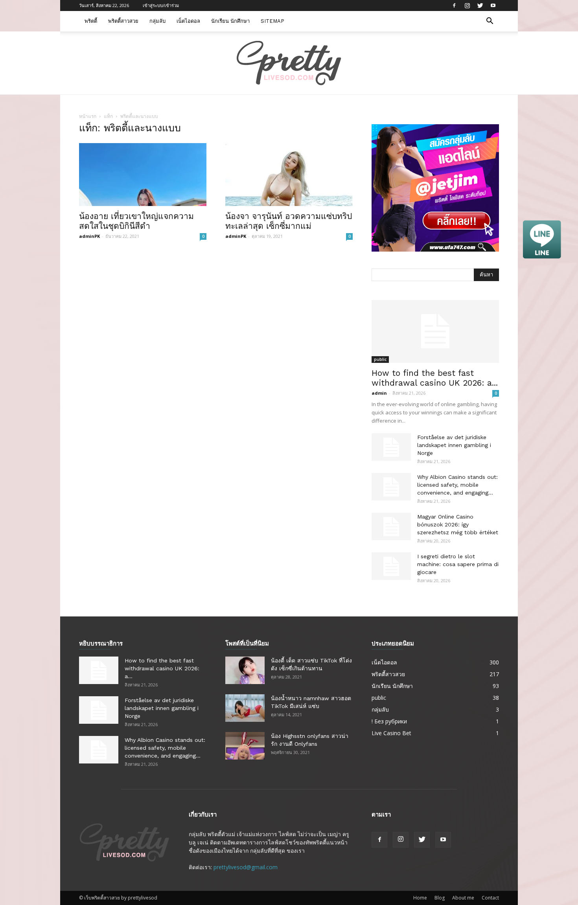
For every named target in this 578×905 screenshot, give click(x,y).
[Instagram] (467, 5)
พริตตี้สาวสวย (123, 21)
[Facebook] (454, 5)
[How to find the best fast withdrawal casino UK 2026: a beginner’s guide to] (435, 331)
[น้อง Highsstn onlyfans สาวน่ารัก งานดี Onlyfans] (245, 746)
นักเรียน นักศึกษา (230, 21)
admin (379, 393)
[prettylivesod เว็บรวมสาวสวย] (289, 63)
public (380, 359)
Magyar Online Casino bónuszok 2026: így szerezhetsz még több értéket (457, 524)
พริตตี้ (91, 21)
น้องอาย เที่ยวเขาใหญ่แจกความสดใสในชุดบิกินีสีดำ (136, 221)
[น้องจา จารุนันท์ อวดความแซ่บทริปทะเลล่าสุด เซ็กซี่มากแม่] (289, 174)
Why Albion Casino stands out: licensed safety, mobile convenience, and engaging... (457, 485)
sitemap (272, 21)
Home (420, 897)
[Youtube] (493, 5)
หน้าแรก (87, 116)
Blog (439, 897)
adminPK (89, 236)
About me (463, 897)
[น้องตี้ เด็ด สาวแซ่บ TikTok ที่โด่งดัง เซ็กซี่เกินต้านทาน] (245, 670)
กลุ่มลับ (157, 21)
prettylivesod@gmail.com (246, 867)
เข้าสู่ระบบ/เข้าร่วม (161, 5)
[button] (489, 22)
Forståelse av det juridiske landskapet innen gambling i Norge (454, 445)
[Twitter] (480, 5)
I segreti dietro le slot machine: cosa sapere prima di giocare (458, 564)
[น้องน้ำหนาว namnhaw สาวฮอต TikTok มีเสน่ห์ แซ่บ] (245, 708)
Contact (490, 897)
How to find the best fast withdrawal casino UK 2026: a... (435, 378)
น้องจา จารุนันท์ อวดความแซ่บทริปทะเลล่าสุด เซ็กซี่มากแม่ (288, 221)
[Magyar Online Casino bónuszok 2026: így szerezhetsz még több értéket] (391, 526)
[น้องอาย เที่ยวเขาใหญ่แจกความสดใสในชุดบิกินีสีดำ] (142, 174)
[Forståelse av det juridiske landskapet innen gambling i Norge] (391, 447)
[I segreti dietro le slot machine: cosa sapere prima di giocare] (391, 566)
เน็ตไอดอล (188, 21)
